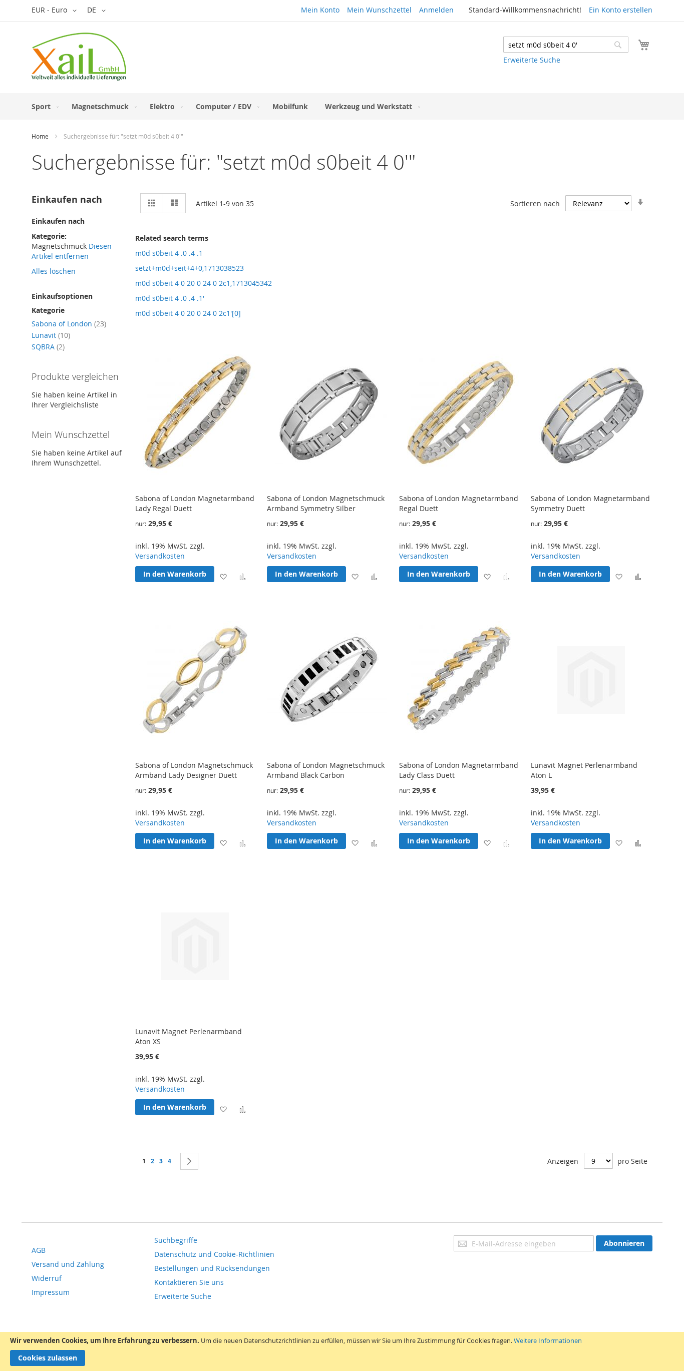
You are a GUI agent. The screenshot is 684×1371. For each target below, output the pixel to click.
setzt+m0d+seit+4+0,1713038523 (189, 268)
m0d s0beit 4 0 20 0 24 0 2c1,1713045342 (203, 283)
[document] (342, 1351)
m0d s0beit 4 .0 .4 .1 (169, 253)
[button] (56, 10)
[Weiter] (189, 1161)
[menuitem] (43, 106)
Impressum (51, 1292)
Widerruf (47, 1278)
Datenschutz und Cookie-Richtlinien (214, 1254)
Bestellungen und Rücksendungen (212, 1268)
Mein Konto (320, 10)
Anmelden (436, 10)
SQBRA (48, 346)
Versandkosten (160, 556)
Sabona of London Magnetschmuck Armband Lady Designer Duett (194, 770)
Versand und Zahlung (68, 1264)
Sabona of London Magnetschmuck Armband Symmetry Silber (326, 503)
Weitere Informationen (548, 1340)
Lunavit (51, 335)
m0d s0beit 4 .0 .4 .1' (169, 298)
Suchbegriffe (175, 1240)
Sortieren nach (535, 203)
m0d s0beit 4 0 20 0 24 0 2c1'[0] (188, 313)
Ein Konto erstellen (620, 10)
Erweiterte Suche (531, 60)
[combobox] (565, 45)
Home (40, 136)
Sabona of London (69, 323)
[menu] (342, 106)
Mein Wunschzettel (379, 10)
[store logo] (79, 57)
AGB (39, 1250)
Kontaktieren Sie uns (189, 1282)
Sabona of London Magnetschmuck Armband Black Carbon (326, 770)
